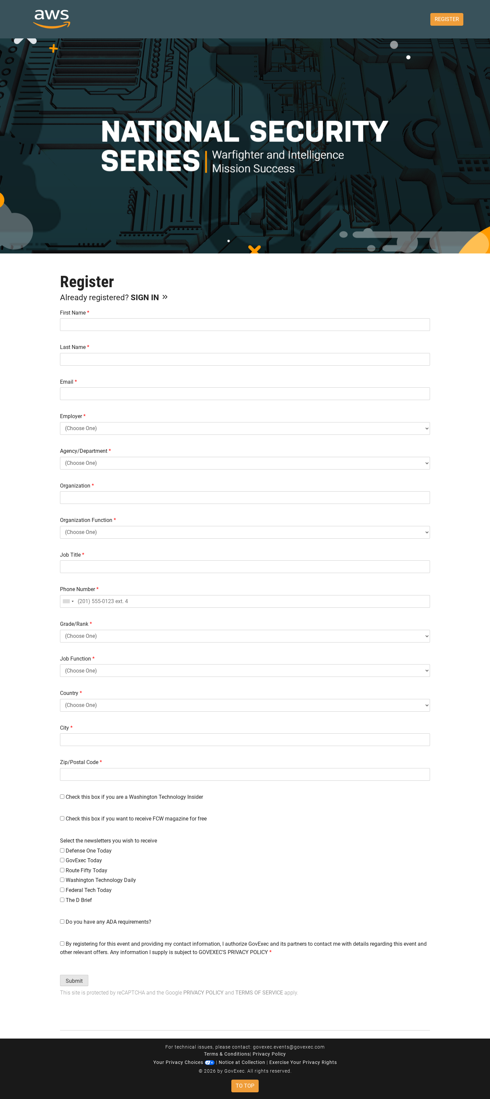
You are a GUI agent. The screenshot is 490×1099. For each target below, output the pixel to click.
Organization (77, 486)
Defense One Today (88, 851)
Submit (74, 981)
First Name (74, 313)
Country (71, 693)
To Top (245, 1086)
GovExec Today (83, 860)
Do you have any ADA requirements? (107, 922)
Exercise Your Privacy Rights (303, 1062)
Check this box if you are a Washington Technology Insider (133, 797)
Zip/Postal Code (81, 762)
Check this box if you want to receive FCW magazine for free (135, 818)
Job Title (72, 555)
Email (68, 382)
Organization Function (88, 520)
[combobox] (68, 601)
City (66, 728)
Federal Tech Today (88, 890)
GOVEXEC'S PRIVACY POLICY (233, 952)
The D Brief (78, 900)
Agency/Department (85, 451)
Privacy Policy (203, 992)
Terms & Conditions (227, 1054)
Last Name (74, 347)
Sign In (146, 297)
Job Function (77, 659)
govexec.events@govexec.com (289, 1047)
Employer (73, 416)
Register (447, 19)
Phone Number (79, 589)
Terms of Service (259, 992)
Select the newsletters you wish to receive (108, 841)
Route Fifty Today (85, 870)
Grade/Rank (76, 624)
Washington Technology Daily (100, 880)
